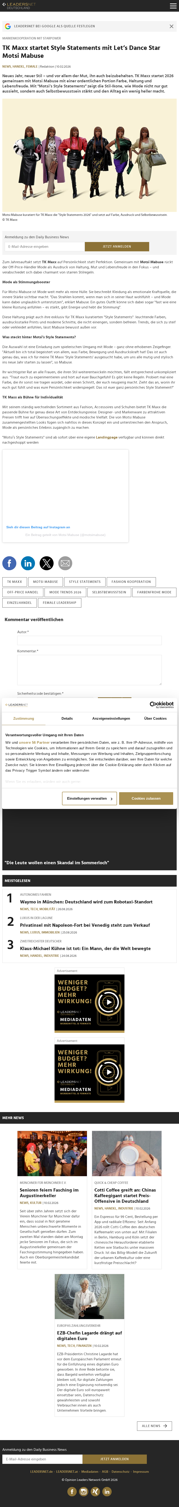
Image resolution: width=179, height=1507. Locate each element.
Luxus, (35, 932)
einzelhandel (19, 603)
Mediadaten (89, 1471)
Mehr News (13, 1118)
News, (7, 66)
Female (32, 66)
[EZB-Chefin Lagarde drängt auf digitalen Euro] (89, 1296)
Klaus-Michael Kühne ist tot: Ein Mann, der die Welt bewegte (85, 948)
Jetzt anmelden (117, 246)
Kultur (35, 1203)
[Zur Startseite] (19, 5)
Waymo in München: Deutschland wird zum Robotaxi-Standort (86, 902)
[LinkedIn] (107, 1492)
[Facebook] (72, 1492)
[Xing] (95, 1492)
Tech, (34, 909)
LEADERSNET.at (67, 1471)
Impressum (141, 1471)
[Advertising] (89, 1004)
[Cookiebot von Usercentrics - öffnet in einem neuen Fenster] (153, 705)
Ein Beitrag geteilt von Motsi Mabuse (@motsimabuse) (65, 535)
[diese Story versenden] (65, 563)
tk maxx (14, 582)
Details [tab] (67, 718)
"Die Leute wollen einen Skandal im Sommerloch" (57, 863)
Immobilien (50, 932)
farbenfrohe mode (154, 592)
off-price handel (22, 592)
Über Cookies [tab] (155, 718)
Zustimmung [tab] (23, 718)
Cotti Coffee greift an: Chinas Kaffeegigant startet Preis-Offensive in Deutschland (125, 1196)
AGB (105, 1471)
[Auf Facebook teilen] (9, 563)
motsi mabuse (45, 582)
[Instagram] (83, 1492)
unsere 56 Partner (34, 742)
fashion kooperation (131, 582)
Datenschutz (121, 1471)
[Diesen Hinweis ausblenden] (171, 26)
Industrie (51, 955)
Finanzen (84, 1346)
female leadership (59, 603)
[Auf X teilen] (47, 563)
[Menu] (173, 6)
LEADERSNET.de (41, 1471)
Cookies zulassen (146, 798)
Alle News (151, 1426)
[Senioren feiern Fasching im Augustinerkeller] (52, 1153)
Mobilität (47, 909)
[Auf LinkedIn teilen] (28, 563)
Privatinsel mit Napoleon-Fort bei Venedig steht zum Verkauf (85, 925)
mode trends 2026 (65, 592)
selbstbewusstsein (109, 592)
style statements (85, 582)
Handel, (19, 66)
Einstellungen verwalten (87, 798)
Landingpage (106, 437)
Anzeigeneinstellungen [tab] (111, 718)
